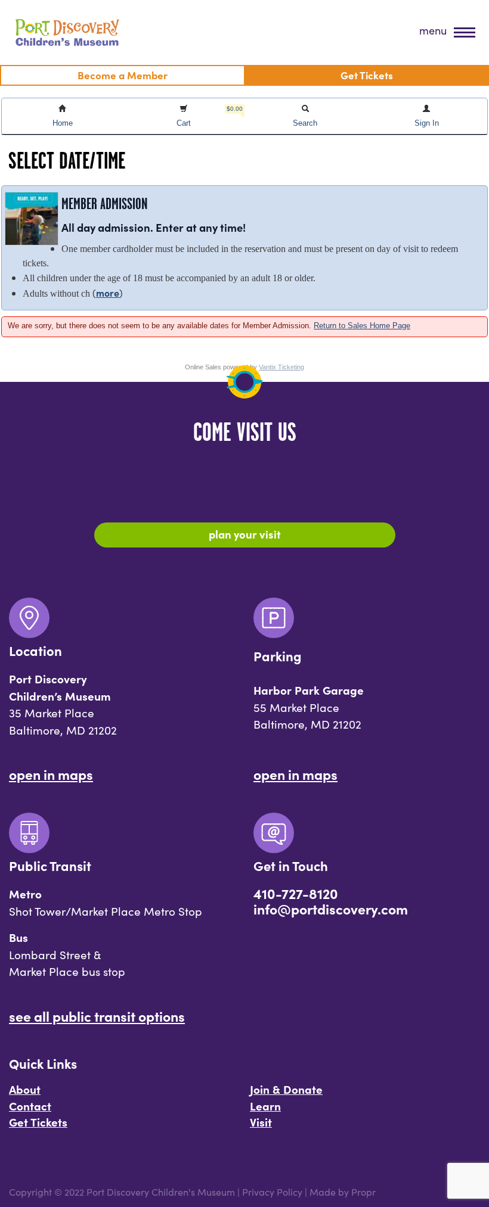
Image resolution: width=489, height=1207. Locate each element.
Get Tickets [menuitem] (367, 75)
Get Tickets (38, 1122)
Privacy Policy (272, 1192)
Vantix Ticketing (281, 367)
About (25, 1089)
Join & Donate (286, 1089)
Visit (261, 1122)
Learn (265, 1105)
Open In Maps (51, 773)
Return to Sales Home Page (362, 325)
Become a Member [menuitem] (123, 75)
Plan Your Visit (245, 534)
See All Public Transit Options (97, 1015)
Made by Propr (343, 1192)
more (107, 292)
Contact (30, 1105)
